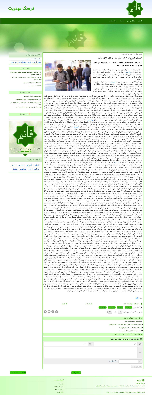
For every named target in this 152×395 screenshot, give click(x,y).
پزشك (15, 169)
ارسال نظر (136, 366)
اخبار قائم (75, 373)
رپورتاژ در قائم (59, 389)
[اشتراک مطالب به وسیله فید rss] (45, 312)
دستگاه (116, 162)
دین (30, 169)
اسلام (121, 21)
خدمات (76, 127)
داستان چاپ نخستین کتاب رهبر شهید (32, 82)
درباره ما (61, 383)
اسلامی (111, 307)
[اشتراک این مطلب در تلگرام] (56, 312)
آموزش (113, 82)
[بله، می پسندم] (120, 312)
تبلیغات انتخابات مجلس (33, 59)
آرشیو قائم (130, 21)
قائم (139, 21)
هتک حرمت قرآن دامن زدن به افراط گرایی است (130, 330)
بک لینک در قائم (59, 386)
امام (13, 165)
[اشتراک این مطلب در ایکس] (49, 312)
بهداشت (90, 120)
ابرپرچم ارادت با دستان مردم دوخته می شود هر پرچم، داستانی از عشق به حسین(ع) (25, 73)
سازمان (128, 72)
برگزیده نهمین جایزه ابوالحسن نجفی (133, 321)
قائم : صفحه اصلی (17, 373)
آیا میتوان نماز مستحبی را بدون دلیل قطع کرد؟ (130, 327)
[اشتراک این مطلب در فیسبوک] (53, 312)
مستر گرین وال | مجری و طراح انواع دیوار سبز (26, 62)
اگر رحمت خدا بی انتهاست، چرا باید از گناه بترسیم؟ (28, 99)
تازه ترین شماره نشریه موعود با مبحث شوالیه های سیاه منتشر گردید (125, 324)
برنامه (36, 169)
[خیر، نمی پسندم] (110, 312)
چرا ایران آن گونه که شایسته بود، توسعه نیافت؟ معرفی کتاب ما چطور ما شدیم (26, 78)
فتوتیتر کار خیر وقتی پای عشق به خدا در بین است (28, 107)
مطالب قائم (60, 392)
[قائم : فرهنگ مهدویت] (135, 9)
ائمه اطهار (112, 21)
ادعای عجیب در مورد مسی (34, 85)
